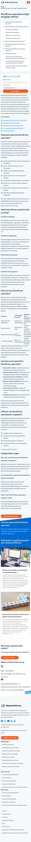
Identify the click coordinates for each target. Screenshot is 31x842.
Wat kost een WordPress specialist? (15, 41)
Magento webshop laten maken (10, 766)
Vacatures (5, 817)
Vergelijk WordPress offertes (9, 449)
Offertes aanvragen (8, 657)
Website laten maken (8, 744)
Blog (3, 823)
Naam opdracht (6, 79)
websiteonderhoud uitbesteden (9, 205)
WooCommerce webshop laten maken (12, 763)
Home (2, 6)
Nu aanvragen (15, 91)
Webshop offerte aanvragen (10, 754)
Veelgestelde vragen (11, 53)
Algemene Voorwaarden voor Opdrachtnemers (15, 833)
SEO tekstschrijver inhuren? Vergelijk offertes (14, 787)
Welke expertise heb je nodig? (11, 123)
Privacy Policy (6, 826)
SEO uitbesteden (6, 777)
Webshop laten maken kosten (10, 760)
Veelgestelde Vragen (8, 820)
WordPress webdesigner (12, 32)
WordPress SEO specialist (13, 38)
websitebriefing (5, 403)
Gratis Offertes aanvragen (10, 516)
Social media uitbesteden (9, 781)
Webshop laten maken (8, 757)
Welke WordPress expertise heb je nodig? (16, 26)
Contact (4, 811)
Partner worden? (6, 814)
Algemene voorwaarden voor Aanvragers (13, 829)
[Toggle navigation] (28, 2)
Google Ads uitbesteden (8, 784)
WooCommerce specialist (13, 35)
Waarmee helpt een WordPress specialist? (15, 120)
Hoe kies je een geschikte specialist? (13, 128)
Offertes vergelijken (8, 131)
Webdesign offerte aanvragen (10, 747)
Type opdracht (6, 85)
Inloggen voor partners (9, 738)
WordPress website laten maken (11, 751)
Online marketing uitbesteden (10, 774)
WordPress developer (12, 29)
